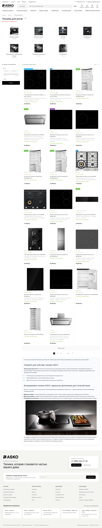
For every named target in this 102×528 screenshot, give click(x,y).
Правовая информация (27, 525)
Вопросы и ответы (36, 497)
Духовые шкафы (43, 10)
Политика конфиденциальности (41, 525)
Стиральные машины (7, 10)
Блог (19, 1)
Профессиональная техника (92, 10)
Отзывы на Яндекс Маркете (86, 500)
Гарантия (34, 494)
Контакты (58, 492)
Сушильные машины (22, 10)
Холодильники (55, 10)
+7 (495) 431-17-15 (80, 1)
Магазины (24, 1)
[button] (19, 15)
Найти (75, 6)
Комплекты (33, 10)
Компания (59, 486)
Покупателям (36, 486)
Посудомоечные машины (9, 497)
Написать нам (87, 465)
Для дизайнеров (60, 497)
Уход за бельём (78, 10)
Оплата (34, 492)
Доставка (34, 489)
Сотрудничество (32, 1)
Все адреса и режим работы (91, 505)
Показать (11, 82)
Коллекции (82, 486)
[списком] (97, 64)
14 (68, 353)
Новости (58, 500)
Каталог (6, 486)
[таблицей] (99, 64)
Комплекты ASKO (83, 489)
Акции (80, 497)
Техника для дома (66, 10)
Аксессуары (82, 494)
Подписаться (91, 477)
